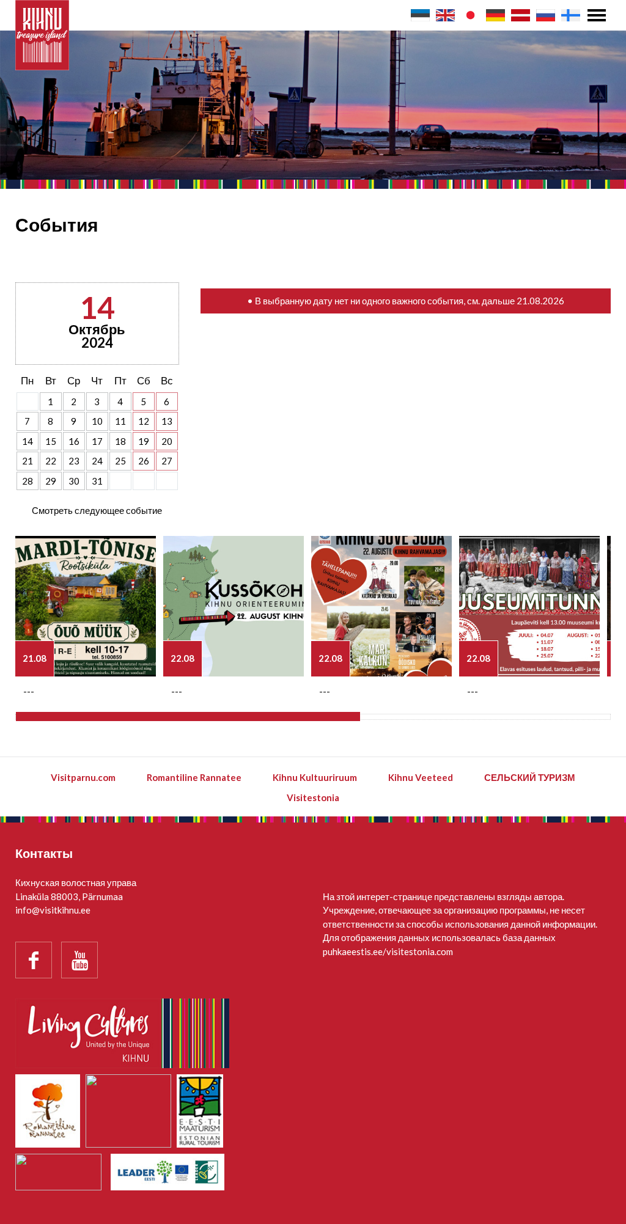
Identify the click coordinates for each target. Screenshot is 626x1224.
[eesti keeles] (420, 15)
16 (73, 441)
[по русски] (545, 15)
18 (120, 441)
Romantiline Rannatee (194, 777)
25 (120, 460)
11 (120, 421)
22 (50, 460)
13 (166, 421)
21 (27, 460)
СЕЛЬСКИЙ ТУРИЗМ (529, 777)
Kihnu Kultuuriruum (315, 777)
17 (97, 441)
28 (27, 480)
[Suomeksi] (570, 15)
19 (143, 441)
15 (50, 441)
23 (73, 460)
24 (97, 460)
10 (97, 421)
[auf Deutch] (495, 15)
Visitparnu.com (83, 777)
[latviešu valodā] (520, 15)
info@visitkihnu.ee (52, 909)
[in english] (445, 15)
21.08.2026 (540, 300)
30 (73, 480)
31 (97, 480)
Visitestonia (313, 797)
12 (143, 421)
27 (166, 460)
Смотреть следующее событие (97, 510)
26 (143, 460)
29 (50, 480)
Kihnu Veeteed (420, 777)
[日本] (470, 15)
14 (27, 441)
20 (166, 441)
